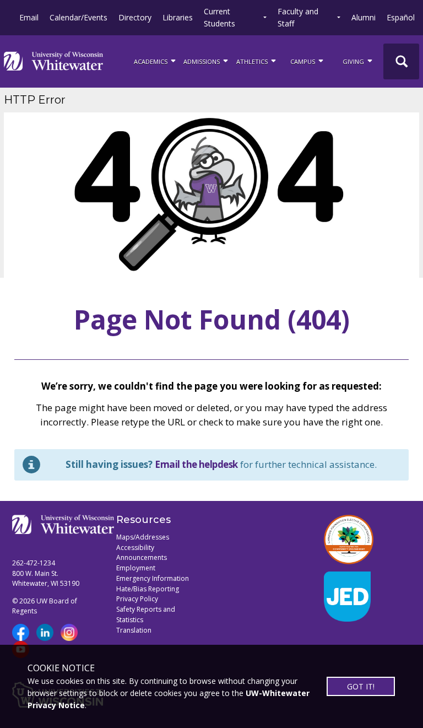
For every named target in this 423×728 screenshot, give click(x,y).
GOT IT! (361, 686)
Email (29, 17)
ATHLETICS (252, 61)
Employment (135, 568)
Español (401, 17)
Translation (133, 630)
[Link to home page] (53, 61)
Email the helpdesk (196, 464)
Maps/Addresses (142, 537)
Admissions (202, 61)
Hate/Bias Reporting (147, 589)
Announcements (141, 557)
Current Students (219, 17)
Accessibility (135, 547)
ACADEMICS (151, 61)
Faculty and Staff (298, 17)
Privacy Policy (137, 598)
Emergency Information (152, 578)
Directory (134, 17)
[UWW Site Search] (401, 61)
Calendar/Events (78, 17)
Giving (354, 61)
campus (303, 61)
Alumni (363, 17)
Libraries (177, 17)
